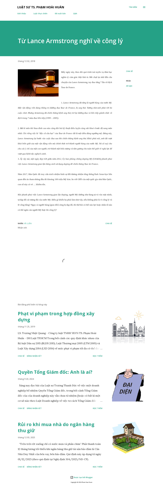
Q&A (75, 13)
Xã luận (129, 86)
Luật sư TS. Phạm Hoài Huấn (40, 7)
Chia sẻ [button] (129, 71)
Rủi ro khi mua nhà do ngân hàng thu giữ (56, 427)
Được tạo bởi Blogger (83, 477)
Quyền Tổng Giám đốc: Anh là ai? (55, 372)
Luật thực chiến (40, 13)
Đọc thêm (97, 356)
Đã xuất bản (60, 13)
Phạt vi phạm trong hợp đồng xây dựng (56, 316)
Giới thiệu (21, 13)
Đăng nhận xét (34, 356)
